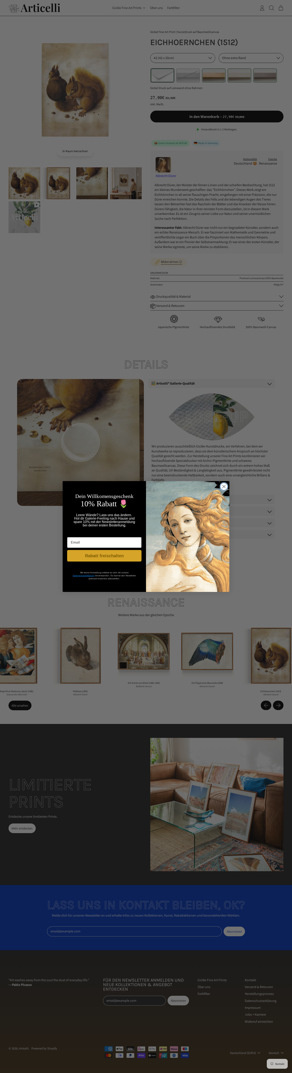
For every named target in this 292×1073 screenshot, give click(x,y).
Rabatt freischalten (104, 555)
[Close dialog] (224, 486)
